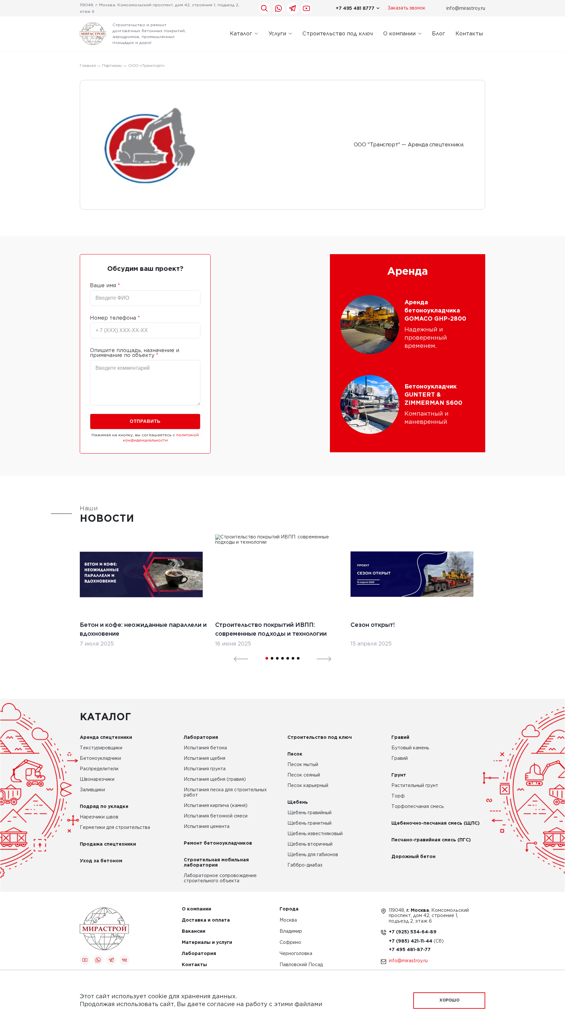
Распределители (99, 769)
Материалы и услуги (207, 943)
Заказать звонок (406, 8)
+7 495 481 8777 (355, 8)
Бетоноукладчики (100, 758)
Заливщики (92, 790)
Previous (237, 658)
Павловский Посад (301, 965)
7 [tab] (298, 658)
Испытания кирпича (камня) (216, 806)
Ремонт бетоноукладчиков (218, 843)
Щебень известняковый (315, 834)
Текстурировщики (101, 748)
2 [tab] (272, 658)
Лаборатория (201, 738)
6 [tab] (293, 658)
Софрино (290, 943)
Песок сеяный (303, 775)
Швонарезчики (97, 779)
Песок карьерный (307, 786)
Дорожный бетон (413, 857)
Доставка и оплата (206, 920)
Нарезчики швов (99, 817)
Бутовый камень (410, 748)
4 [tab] (282, 658)
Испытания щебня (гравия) (215, 779)
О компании (399, 33)
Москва (288, 920)
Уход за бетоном (101, 861)
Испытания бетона (205, 748)
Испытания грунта (205, 769)
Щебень (297, 802)
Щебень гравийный (309, 813)
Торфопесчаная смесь (417, 807)
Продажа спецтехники (108, 844)
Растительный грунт (414, 786)
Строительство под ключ (337, 33)
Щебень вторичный (310, 844)
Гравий (400, 738)
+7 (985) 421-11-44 (411, 941)
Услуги (277, 33)
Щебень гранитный (309, 823)
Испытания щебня (204, 758)
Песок (294, 754)
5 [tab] (287, 658)
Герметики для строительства (115, 828)
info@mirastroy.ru (465, 8)
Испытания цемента (207, 827)
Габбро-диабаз (304, 865)
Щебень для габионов (312, 855)
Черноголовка (296, 954)
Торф (398, 796)
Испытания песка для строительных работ (225, 792)
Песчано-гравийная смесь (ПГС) (431, 840)
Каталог (241, 33)
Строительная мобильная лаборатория (216, 862)
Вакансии (193, 931)
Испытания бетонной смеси (216, 816)
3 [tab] (277, 658)
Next (320, 658)
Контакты (469, 33)
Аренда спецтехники (106, 738)
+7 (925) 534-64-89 (413, 932)
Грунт (398, 775)
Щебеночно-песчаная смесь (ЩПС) (435, 823)
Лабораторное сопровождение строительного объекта (220, 878)
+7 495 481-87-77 (410, 950)
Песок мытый (302, 765)
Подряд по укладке (104, 807)
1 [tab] (266, 658)
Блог (438, 33)
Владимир (291, 931)
